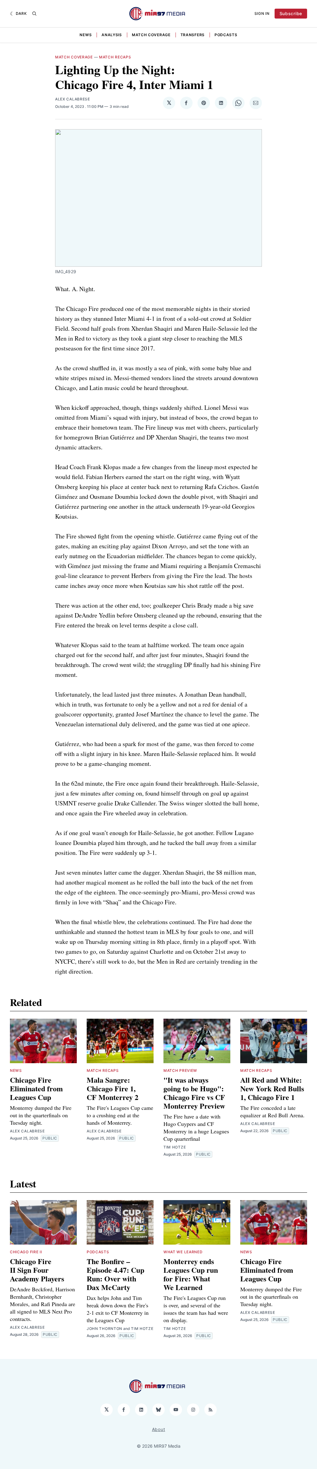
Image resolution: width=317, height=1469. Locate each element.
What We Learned (183, 1252)
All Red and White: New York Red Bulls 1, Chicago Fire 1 (272, 1088)
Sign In (262, 13)
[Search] (34, 13)
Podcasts (226, 34)
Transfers (192, 34)
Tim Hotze (174, 1147)
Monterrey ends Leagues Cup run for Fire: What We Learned (190, 1274)
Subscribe (291, 13)
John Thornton (104, 1328)
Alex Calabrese (72, 99)
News (86, 34)
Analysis (112, 34)
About (158, 1429)
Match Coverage (151, 34)
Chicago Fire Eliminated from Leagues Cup (36, 1088)
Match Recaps (115, 57)
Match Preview (180, 1070)
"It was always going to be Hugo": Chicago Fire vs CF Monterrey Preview (194, 1092)
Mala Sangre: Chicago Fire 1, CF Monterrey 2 (112, 1088)
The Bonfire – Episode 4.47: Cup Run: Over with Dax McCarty (115, 1274)
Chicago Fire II (26, 1252)
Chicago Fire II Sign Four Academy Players (37, 1270)
